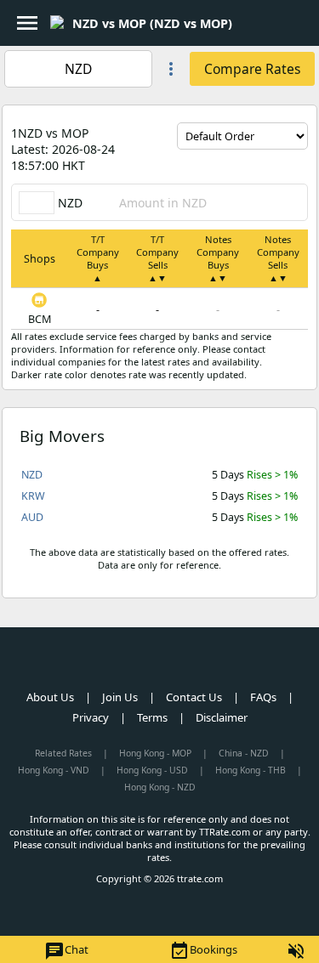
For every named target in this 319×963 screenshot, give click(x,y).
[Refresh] (295, 162)
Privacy (90, 717)
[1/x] (246, 23)
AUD (32, 517)
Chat (66, 951)
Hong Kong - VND (53, 770)
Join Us (120, 697)
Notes (218, 258)
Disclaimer (222, 717)
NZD (32, 474)
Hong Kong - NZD (160, 787)
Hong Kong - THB (250, 770)
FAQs (263, 697)
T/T (98, 258)
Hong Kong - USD (152, 770)
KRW (33, 496)
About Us (50, 697)
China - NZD (244, 753)
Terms (152, 717)
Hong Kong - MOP (155, 753)
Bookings (203, 951)
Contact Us (194, 697)
